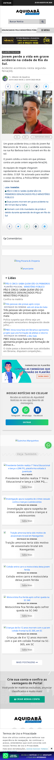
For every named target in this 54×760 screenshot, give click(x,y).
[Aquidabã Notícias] (27, 11)
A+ (25, 137)
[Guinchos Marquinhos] (27, 440)
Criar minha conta (28, 699)
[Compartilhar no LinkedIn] (46, 86)
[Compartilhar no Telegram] (36, 86)
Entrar (7, 3)
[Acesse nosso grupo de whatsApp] (27, 755)
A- (17, 137)
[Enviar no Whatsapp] (27, 86)
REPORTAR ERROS (42, 137)
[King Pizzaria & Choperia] (27, 261)
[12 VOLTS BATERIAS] (27, 40)
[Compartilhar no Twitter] (17, 86)
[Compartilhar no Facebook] (8, 86)
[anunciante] (27, 268)
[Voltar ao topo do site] (50, 418)
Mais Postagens (26, 662)
